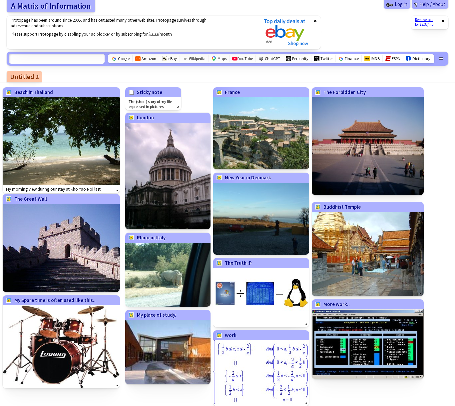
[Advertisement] (131, 32)
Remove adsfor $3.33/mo (424, 22)
